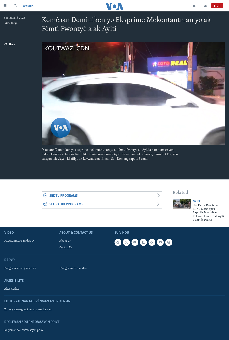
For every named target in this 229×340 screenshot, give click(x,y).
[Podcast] (151, 242)
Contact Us (65, 247)
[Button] (9, 45)
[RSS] (143, 242)
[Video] (194, 6)
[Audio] (205, 6)
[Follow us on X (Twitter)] (126, 242)
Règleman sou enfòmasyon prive (24, 330)
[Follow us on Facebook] (117, 242)
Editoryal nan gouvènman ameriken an (28, 309)
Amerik (28, 6)
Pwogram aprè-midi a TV (19, 241)
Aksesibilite (11, 289)
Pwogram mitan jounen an (20, 268)
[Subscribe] (160, 242)
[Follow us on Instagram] (168, 242)
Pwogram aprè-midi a (73, 268)
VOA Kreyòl (11, 23)
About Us (65, 241)
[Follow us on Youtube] (134, 242)
